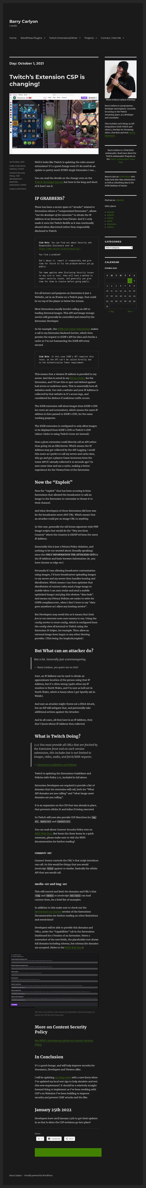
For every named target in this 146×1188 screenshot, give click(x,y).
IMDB (109, 221)
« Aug (111, 311)
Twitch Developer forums (49, 182)
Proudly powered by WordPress (38, 1175)
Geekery (13, 169)
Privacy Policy (77, 378)
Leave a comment (17, 189)
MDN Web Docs (43, 833)
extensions (14, 185)
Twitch (21, 169)
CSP (18, 176)
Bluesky (110, 212)
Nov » (130, 311)
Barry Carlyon (23, 21)
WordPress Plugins (31, 38)
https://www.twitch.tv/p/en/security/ (59, 248)
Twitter (110, 227)
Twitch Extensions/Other (63, 38)
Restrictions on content (48, 911)
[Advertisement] (68, 1152)
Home (13, 38)
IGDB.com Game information (73, 329)
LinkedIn (119, 200)
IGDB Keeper (125, 177)
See (37, 1040)
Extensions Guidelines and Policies (57, 764)
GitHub (110, 215)
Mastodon (111, 224)
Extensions (20, 166)
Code (11, 166)
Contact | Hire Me (111, 38)
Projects (89, 38)
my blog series (63, 1077)
